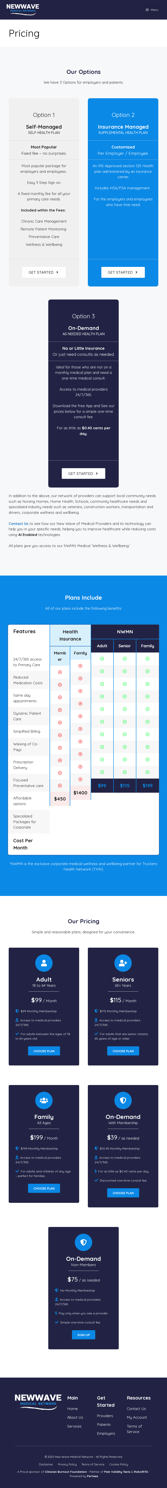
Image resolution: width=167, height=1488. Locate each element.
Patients (104, 1424)
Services (74, 1426)
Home (72, 1408)
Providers (105, 1415)
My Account (137, 1417)
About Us (75, 1417)
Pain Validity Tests (117, 1471)
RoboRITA (141, 1471)
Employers (106, 1433)
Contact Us (18, 523)
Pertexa (92, 1476)
